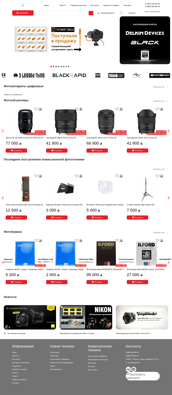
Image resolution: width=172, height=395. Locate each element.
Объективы (54, 356)
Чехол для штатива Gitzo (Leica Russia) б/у (24, 205)
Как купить (95, 5)
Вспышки (91, 366)
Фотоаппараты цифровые (59, 359)
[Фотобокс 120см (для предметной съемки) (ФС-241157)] (106, 189)
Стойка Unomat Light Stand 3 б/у (140, 205)
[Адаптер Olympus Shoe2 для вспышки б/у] (66, 189)
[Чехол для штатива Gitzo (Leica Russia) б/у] (25, 189)
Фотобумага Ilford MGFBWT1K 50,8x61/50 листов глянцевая (112, 269)
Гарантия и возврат (111, 5)
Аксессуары (54, 352)
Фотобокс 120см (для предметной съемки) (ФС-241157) (110, 205)
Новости (15, 356)
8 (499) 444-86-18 (152, 4)
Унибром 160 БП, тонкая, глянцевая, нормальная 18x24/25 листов (34, 269)
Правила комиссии (78, 5)
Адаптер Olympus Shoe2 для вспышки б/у (64, 205)
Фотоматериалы (56, 369)
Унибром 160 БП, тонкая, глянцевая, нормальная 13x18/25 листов (74, 269)
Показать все (159, 87)
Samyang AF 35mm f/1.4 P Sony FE (101, 138)
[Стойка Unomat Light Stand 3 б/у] (146, 189)
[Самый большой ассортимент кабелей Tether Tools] (60, 40)
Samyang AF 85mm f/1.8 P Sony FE (61, 138)
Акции (46, 5)
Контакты (127, 5)
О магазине (16, 366)
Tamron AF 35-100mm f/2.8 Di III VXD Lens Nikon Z (27, 138)
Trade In (62, 5)
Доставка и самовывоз (20, 363)
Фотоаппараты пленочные (98, 360)
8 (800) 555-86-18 (152, 6)
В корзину (17, 150)
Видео (52, 366)
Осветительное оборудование (61, 363)
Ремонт (15, 373)
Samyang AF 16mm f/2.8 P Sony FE (142, 138)
